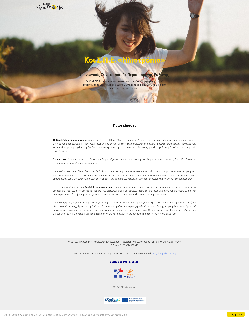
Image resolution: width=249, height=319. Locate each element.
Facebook (122, 287)
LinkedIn (130, 287)
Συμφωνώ (236, 314)
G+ (114, 287)
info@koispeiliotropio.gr (164, 253)
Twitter (118, 287)
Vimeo (134, 287)
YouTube (126, 287)
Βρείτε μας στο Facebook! (124, 262)
